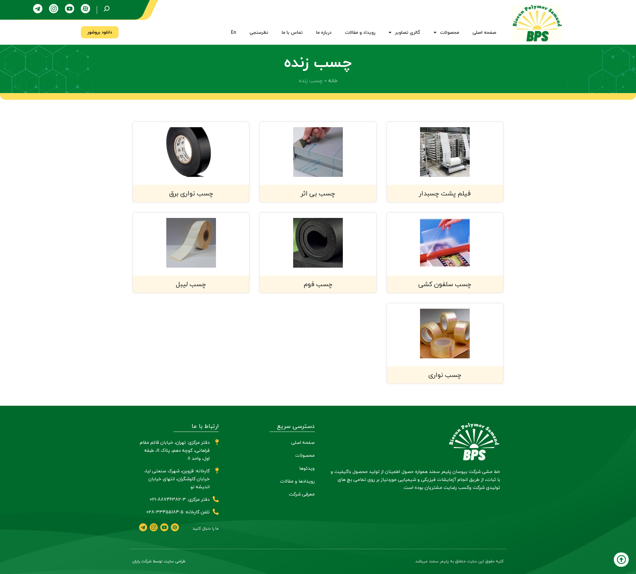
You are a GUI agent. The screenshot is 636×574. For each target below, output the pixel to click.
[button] (100, 32)
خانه (333, 80)
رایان (136, 561)
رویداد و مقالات (360, 32)
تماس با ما (292, 32)
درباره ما (324, 32)
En (233, 32)
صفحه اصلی (484, 32)
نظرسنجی (258, 32)
